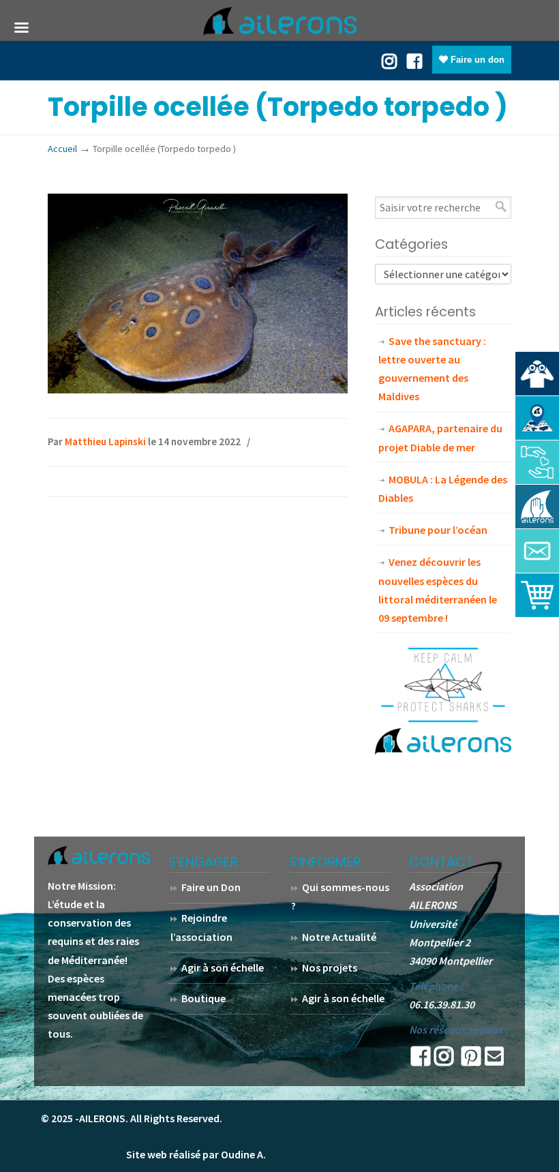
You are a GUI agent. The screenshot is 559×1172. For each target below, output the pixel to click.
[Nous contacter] (537, 551)
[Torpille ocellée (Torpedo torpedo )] (198, 389)
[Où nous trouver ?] (537, 373)
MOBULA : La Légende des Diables (442, 488)
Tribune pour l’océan (438, 530)
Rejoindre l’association (201, 927)
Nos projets (329, 967)
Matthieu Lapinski (105, 441)
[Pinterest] (471, 1060)
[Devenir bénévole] (537, 506)
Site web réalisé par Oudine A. (196, 1154)
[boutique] (537, 595)
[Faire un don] (537, 462)
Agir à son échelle (222, 967)
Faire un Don (211, 887)
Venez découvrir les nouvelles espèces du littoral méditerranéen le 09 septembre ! (437, 590)
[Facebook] (414, 60)
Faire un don (476, 60)
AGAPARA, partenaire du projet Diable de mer (440, 437)
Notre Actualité (339, 937)
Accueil (62, 148)
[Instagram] (443, 1060)
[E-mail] (494, 1060)
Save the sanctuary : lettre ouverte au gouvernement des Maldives (432, 369)
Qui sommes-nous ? (340, 896)
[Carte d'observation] (537, 418)
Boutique (203, 998)
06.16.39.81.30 (441, 1004)
